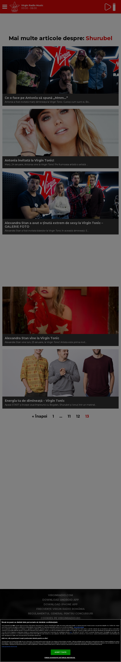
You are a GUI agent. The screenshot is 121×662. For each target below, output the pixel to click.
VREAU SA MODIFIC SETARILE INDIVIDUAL (59, 657)
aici (71, 632)
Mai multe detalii (79, 627)
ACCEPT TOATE (60, 652)
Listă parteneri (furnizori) (9, 646)
